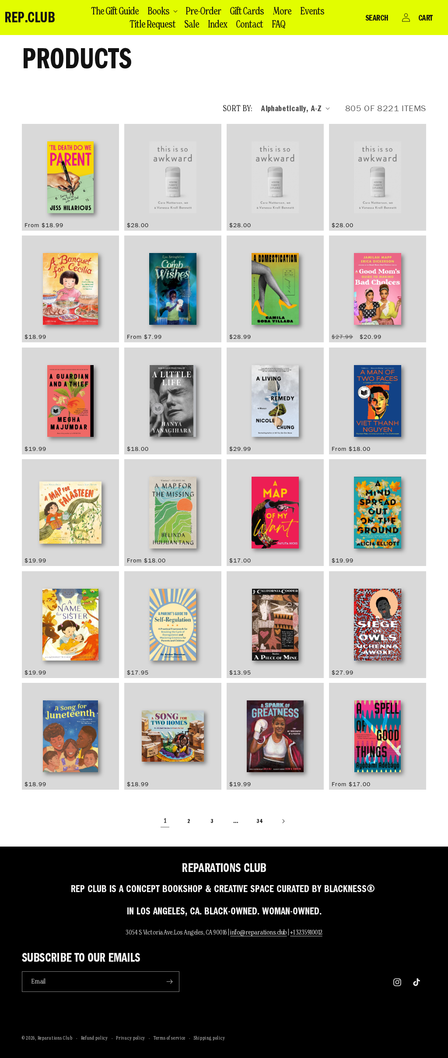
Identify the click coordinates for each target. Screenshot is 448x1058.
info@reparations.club (258, 932)
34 (259, 820)
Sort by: (237, 108)
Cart (425, 17)
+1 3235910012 (306, 932)
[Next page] (283, 821)
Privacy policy (130, 1037)
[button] (162, 11)
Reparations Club (55, 1037)
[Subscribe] (169, 981)
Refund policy (94, 1037)
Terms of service (170, 1037)
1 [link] (165, 821)
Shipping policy (209, 1037)
